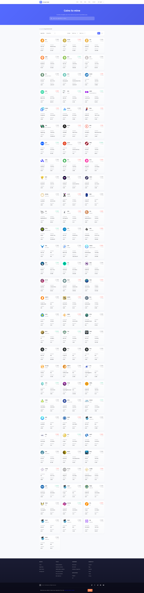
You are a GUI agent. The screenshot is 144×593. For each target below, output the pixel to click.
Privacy (90, 576)
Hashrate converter (59, 567)
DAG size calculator (59, 573)
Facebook (95, 585)
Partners (90, 569)
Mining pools (41, 571)
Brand (90, 571)
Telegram (98, 585)
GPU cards (74, 567)
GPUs (81, 2)
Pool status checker (59, 571)
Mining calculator (59, 564)
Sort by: (68, 33)
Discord (103, 585)
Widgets (73, 575)
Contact (93, 2)
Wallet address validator (60, 569)
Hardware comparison (76, 569)
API (72, 578)
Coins (77, 2)
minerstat (44, 2)
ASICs (85, 2)
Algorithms (41, 567)
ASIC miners (74, 564)
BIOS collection (58, 576)
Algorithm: (43, 33)
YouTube (100, 585)
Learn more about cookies (69, 590)
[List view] (102, 33)
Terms (90, 573)
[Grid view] (98, 33)
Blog (89, 567)
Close (90, 590)
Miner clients (41, 569)
